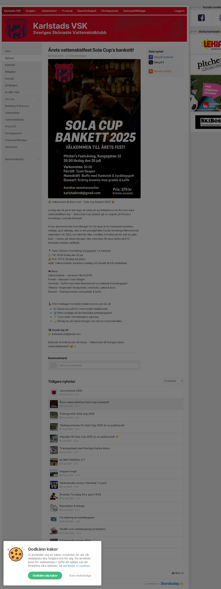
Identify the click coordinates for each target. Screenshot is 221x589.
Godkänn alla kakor (45, 575)
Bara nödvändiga (80, 575)
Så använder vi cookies (74, 565)
